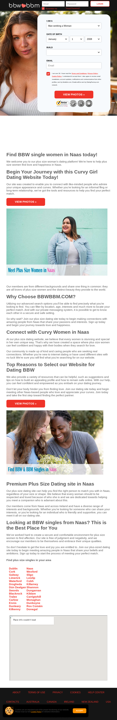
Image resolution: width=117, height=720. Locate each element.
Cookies (75, 692)
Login (100, 4)
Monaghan (34, 599)
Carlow (13, 599)
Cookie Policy (36, 712)
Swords (14, 590)
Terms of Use (36, 692)
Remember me (51, 8)
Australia (32, 702)
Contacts (12, 702)
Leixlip (31, 577)
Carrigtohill (34, 596)
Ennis (13, 602)
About (17, 692)
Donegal (32, 609)
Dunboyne (33, 602)
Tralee (13, 596)
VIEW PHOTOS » (74, 94)
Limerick (14, 577)
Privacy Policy (93, 73)
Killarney (32, 584)
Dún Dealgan (17, 587)
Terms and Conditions (79, 73)
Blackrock (15, 593)
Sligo (30, 574)
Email (50, 61)
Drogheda (15, 584)
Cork (12, 571)
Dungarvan (34, 590)
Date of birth (54, 34)
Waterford (15, 581)
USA (108, 702)
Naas (30, 568)
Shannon (33, 587)
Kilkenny (15, 609)
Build (50, 47)
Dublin (13, 568)
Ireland (69, 702)
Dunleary (15, 606)
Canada (52, 702)
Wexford (32, 571)
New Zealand (90, 702)
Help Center (96, 692)
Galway (14, 574)
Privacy (58, 692)
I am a (50, 21)
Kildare (31, 593)
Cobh (30, 581)
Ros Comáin (35, 606)
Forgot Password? (73, 8)
